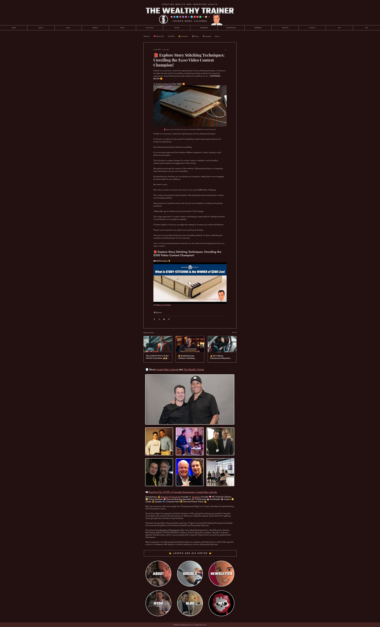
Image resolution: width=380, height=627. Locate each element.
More (217, 36)
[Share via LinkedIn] (164, 319)
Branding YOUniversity (170, 497)
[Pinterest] (180, 17)
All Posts (146, 36)
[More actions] (225, 49)
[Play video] (190, 283)
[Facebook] (183, 17)
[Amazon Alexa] (192, 17)
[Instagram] (186, 17)
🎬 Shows (195, 36)
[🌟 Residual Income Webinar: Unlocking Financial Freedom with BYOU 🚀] (190, 344)
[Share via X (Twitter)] (159, 319)
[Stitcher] (203, 17)
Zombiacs (196, 497)
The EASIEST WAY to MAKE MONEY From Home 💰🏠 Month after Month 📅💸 (157, 357)
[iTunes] (197, 17)
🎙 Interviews (207, 36)
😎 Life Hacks (183, 36)
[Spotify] (200, 17)
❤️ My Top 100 (158, 36)
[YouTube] (172, 17)
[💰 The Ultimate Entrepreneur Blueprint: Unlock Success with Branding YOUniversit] (222, 344)
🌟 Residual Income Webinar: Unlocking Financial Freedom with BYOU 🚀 (188, 357)
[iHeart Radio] (209, 17)
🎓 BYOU (171, 36)
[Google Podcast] (206, 17)
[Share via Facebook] (154, 319)
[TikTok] (189, 17)
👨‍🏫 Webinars (158, 312)
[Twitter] (177, 17)
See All (234, 332)
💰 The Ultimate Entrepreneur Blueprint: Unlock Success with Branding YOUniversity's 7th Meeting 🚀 (221, 357)
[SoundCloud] (194, 17)
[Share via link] (169, 319)
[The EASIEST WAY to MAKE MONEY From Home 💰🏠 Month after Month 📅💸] (158, 344)
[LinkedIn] (174, 17)
